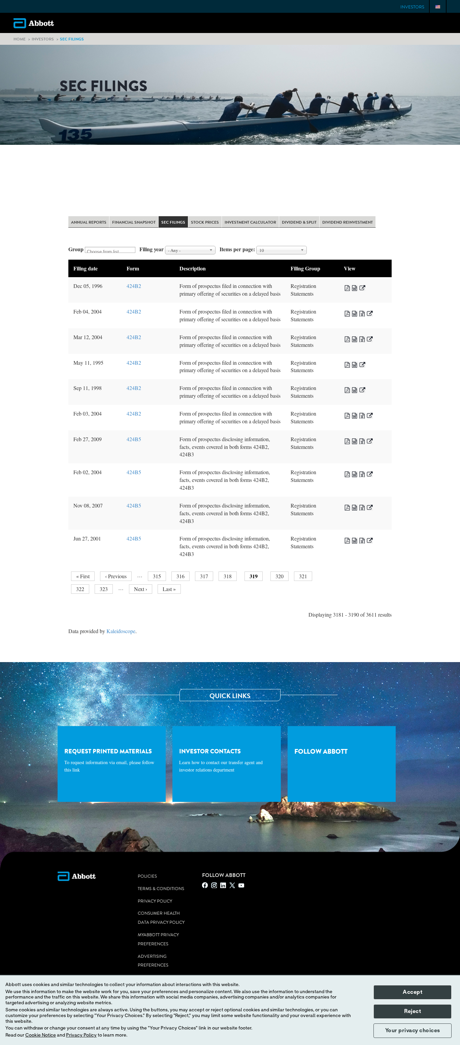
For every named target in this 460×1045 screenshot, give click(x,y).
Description (192, 268)
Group (76, 249)
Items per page (236, 249)
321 (304, 576)
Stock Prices (205, 222)
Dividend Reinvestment (347, 222)
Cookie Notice (40, 1035)
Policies (147, 876)
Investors (412, 7)
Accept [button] (412, 992)
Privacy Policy (155, 901)
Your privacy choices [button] (412, 1030)
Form (133, 268)
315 (158, 576)
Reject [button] (412, 1011)
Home (19, 39)
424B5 (134, 439)
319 (256, 576)
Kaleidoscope (120, 630)
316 (181, 576)
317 (205, 576)
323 (105, 588)
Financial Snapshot (134, 222)
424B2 (134, 285)
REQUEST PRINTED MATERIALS (109, 760)
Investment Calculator (250, 222)
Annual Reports (88, 222)
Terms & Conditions (161, 889)
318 (229, 576)
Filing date (85, 268)
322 (81, 588)
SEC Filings (173, 222)
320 (280, 576)
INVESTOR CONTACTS (221, 760)
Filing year (151, 249)
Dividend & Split (299, 222)
